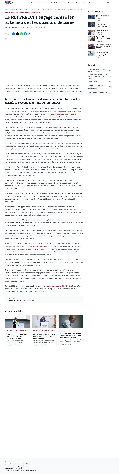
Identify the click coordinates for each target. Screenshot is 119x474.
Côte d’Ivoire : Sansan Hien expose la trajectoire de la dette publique (44, 336)
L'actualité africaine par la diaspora (16, 466)
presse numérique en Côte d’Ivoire (58, 286)
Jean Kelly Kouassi (15, 300)
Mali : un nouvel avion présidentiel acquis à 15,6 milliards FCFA (103, 53)
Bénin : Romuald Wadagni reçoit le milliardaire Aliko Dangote (103, 46)
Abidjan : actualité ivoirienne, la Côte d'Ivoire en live (26, 9)
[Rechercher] (108, 2)
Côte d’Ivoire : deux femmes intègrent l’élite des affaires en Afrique (17, 336)
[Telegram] (25, 33)
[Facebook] (13, 33)
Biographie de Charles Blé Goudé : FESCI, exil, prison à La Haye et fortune (70, 335)
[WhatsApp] (21, 33)
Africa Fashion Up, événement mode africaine (20, 470)
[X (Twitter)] (17, 33)
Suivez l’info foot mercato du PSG (16, 464)
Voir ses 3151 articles (28, 300)
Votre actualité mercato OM (14, 468)
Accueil (7, 9)
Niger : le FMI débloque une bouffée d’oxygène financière (103, 38)
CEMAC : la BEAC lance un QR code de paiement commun (103, 17)
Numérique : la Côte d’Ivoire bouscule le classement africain (102, 24)
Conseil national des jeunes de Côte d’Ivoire (43, 246)
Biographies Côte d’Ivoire (68, 331)
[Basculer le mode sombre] (112, 2)
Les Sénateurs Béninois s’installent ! (103, 31)
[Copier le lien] (29, 33)
